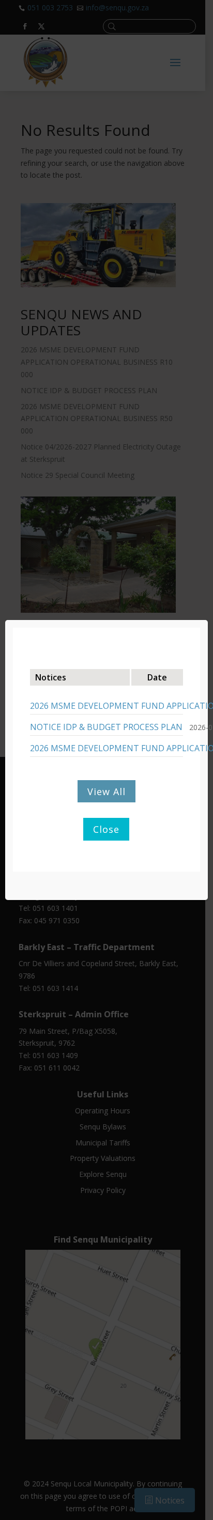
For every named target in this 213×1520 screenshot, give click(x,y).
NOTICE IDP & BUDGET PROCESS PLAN (106, 727)
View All (106, 791)
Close (106, 829)
